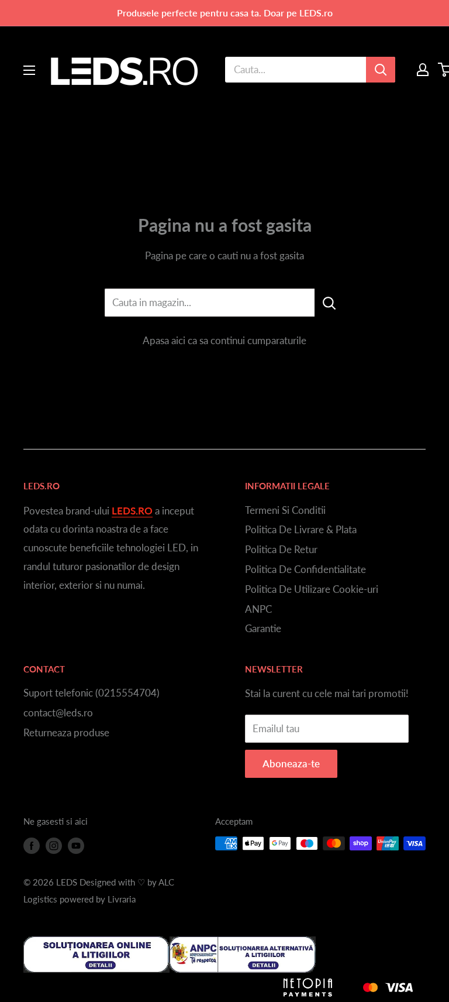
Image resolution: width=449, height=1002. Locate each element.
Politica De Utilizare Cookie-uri (311, 589)
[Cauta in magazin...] (329, 303)
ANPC (258, 609)
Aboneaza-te (291, 763)
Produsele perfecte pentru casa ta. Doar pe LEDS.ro (225, 12)
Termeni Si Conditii (285, 510)
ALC (166, 882)
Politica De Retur (281, 549)
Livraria (122, 899)
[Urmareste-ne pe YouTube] (76, 845)
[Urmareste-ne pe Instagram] (54, 845)
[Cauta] (380, 70)
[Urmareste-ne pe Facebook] (31, 845)
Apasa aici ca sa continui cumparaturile (224, 340)
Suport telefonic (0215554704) (91, 693)
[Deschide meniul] (29, 70)
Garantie (263, 628)
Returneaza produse (66, 732)
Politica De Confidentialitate (305, 569)
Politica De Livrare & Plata (301, 529)
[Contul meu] (423, 69)
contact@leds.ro (58, 712)
